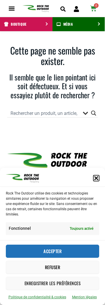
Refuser (52, 267)
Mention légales (84, 297)
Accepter (52, 251)
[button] (96, 178)
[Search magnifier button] (94, 113)
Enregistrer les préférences (52, 283)
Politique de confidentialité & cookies (37, 297)
